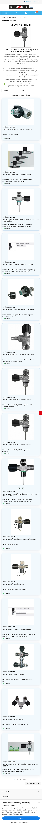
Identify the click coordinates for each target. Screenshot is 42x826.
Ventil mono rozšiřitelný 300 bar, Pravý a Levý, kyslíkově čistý (21, 220)
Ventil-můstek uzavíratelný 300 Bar (16, 174)
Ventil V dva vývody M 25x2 (13, 719)
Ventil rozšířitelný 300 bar (13, 584)
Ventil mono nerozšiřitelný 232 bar (16, 445)
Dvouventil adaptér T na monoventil (17, 129)
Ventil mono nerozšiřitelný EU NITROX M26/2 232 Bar (20, 765)
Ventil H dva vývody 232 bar (13, 674)
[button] (21, 823)
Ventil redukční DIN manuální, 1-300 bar (18, 309)
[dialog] (21, 813)
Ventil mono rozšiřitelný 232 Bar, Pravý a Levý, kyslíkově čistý (21, 495)
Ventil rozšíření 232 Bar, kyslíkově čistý (18, 354)
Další (25, 779)
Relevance (13, 91)
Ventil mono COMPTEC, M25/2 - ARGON (17, 629)
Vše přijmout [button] (21, 818)
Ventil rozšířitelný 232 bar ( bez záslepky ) (19, 539)
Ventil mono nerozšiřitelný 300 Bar (16, 400)
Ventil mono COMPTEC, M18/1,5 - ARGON (17, 264)
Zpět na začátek (33, 783)
